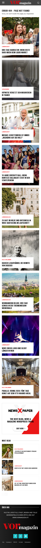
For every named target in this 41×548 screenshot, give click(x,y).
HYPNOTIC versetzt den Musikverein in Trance (16, 93)
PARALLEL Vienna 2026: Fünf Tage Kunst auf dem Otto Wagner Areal (16, 392)
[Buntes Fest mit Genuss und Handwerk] (7, 467)
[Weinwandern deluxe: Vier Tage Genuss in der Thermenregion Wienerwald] (20, 293)
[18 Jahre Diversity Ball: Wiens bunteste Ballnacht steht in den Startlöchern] (20, 165)
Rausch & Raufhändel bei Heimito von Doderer (16, 264)
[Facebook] (15, 536)
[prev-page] (3, 494)
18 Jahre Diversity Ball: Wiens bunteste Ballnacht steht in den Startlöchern (16, 178)
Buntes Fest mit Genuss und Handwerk (25, 468)
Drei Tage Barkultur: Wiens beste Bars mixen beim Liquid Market (16, 51)
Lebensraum (6, 217)
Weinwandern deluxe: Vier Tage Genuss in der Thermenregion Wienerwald (15, 306)
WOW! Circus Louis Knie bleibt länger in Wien (14, 349)
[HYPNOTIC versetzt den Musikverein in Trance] (20, 80)
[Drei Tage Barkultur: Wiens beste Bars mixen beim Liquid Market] (20, 37)
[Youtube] (26, 536)
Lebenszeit (6, 46)
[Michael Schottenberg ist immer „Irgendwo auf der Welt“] (20, 122)
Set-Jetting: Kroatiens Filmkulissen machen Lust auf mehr (25, 484)
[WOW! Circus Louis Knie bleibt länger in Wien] (20, 335)
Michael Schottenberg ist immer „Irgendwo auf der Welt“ (15, 136)
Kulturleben (6, 259)
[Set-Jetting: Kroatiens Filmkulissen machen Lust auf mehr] (7, 483)
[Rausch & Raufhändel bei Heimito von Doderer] (20, 250)
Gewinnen (5, 89)
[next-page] (6, 494)
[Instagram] (20, 536)
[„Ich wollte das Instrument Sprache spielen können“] (7, 451)
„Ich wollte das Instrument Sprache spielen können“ (25, 452)
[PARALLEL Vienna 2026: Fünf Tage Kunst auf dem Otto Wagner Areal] (20, 378)
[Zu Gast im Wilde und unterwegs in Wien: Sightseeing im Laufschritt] (20, 208)
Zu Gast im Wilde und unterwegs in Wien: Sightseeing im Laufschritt (16, 221)
